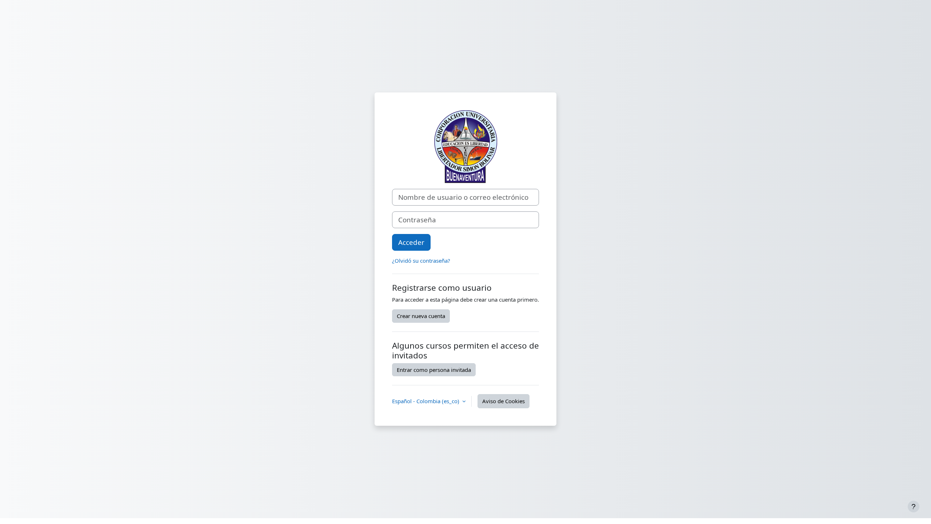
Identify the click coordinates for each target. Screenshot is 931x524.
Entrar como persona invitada (434, 369)
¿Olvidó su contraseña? (421, 260)
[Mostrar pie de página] (913, 506)
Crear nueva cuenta (421, 315)
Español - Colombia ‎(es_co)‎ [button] (426, 401)
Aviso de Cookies (503, 401)
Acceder (411, 242)
